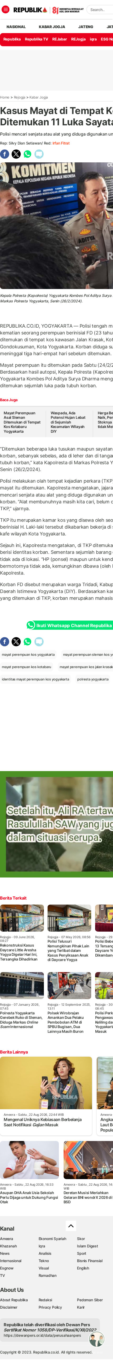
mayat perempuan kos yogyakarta (28, 654)
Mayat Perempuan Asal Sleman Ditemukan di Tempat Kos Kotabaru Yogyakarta (22, 422)
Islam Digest (87, 1246)
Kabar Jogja (38, 97)
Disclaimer (8, 1307)
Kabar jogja (52, 26)
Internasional (10, 1260)
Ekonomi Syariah (52, 1238)
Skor (81, 1238)
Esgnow (7, 1268)
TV (2, 1275)
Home (4, 97)
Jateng (85, 26)
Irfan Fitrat (61, 143)
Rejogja (19, 97)
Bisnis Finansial (89, 1260)
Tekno (44, 1260)
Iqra (42, 1246)
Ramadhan (47, 1275)
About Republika (14, 1300)
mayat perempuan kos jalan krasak (86, 667)
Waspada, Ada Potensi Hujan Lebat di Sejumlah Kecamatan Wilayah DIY (68, 422)
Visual (44, 1268)
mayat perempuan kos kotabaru (26, 667)
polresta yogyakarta (92, 679)
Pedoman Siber (89, 1300)
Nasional (16, 26)
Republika (12, 39)
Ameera (6, 1238)
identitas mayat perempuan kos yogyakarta (35, 679)
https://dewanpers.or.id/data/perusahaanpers (42, 1335)
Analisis (45, 1253)
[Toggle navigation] (5, 9)
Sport (81, 1253)
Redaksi (45, 1300)
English (83, 1268)
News (5, 1253)
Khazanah (8, 1246)
